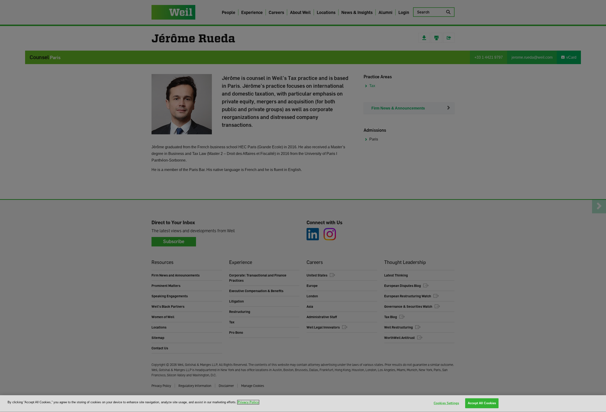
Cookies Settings (446, 403)
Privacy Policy (248, 402)
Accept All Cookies (482, 403)
